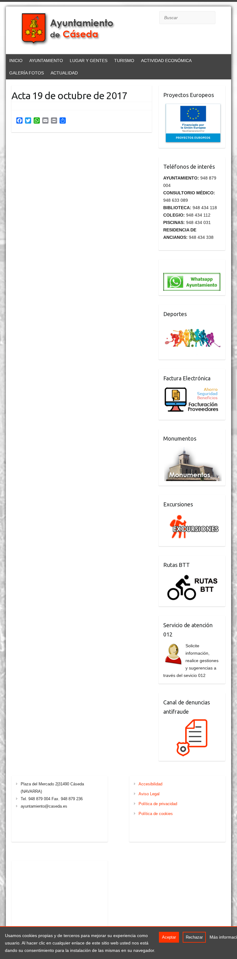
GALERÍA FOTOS (26, 72)
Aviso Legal (149, 794)
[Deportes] (193, 325)
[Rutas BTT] (193, 576)
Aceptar (169, 937)
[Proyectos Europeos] (193, 106)
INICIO (16, 60)
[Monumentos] (193, 449)
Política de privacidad (158, 803)
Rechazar (194, 937)
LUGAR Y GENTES (88, 60)
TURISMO (124, 60)
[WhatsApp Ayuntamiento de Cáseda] (192, 267)
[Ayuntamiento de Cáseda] (73, 31)
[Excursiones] (193, 515)
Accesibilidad (150, 784)
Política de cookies (156, 813)
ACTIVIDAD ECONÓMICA (166, 60)
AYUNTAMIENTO (46, 60)
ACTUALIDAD (64, 72)
